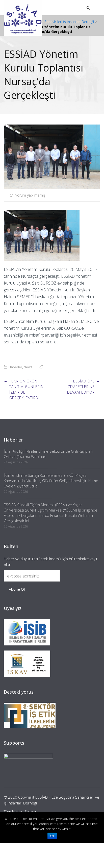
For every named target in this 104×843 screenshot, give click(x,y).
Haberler (15, 367)
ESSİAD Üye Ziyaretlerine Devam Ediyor (81, 387)
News (28, 367)
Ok (52, 836)
